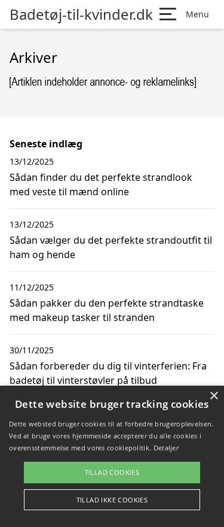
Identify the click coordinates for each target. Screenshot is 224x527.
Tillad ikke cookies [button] (112, 499)
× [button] (213, 396)
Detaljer (166, 447)
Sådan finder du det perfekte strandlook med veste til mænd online (101, 184)
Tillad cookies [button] (112, 472)
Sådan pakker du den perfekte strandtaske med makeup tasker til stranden (107, 310)
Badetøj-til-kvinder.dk (81, 14)
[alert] (112, 456)
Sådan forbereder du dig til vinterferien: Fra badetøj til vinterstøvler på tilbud (108, 373)
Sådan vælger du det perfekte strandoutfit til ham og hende (111, 247)
